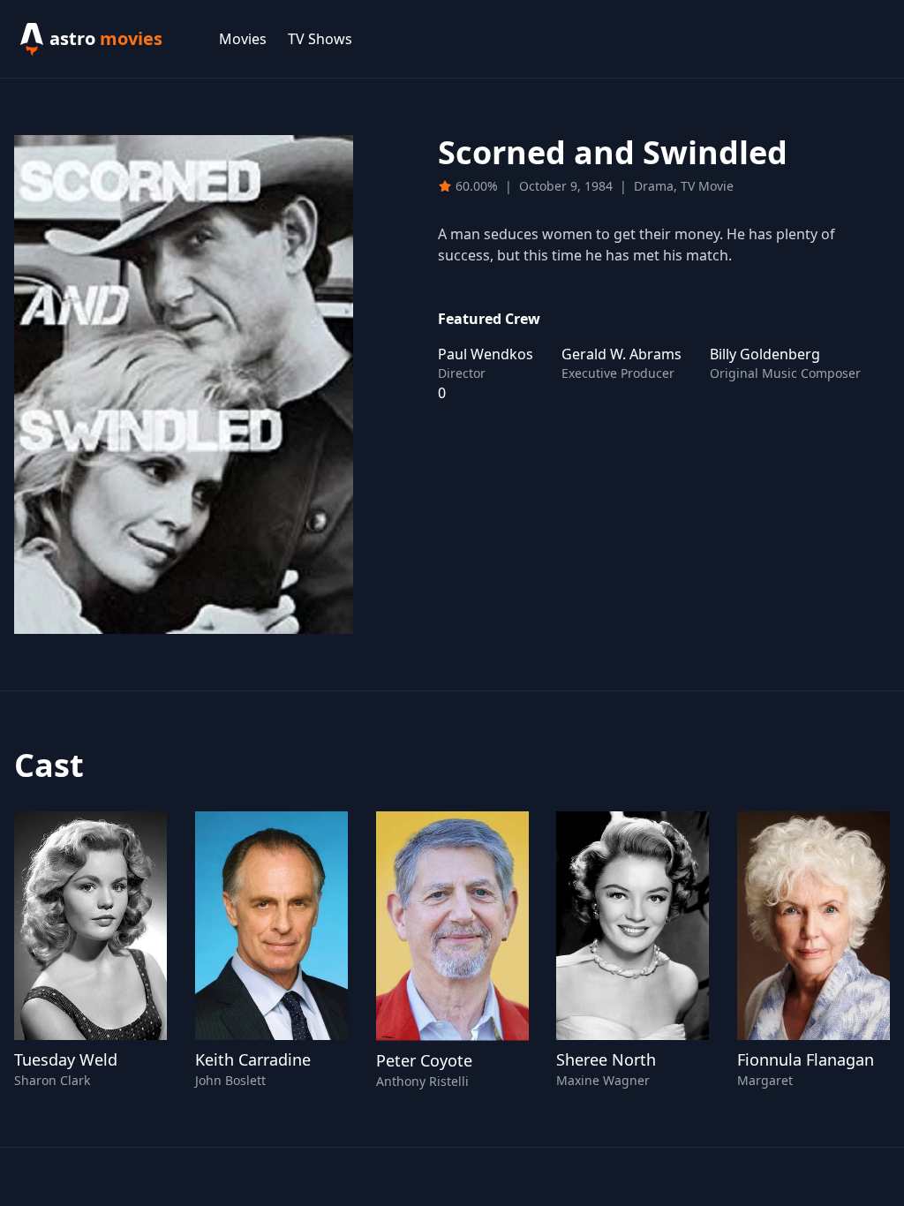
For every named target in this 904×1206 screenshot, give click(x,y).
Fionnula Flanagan (805, 1059)
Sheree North (606, 1059)
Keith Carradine (253, 1059)
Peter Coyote (424, 1060)
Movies (243, 39)
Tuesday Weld (65, 1059)
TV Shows (320, 39)
